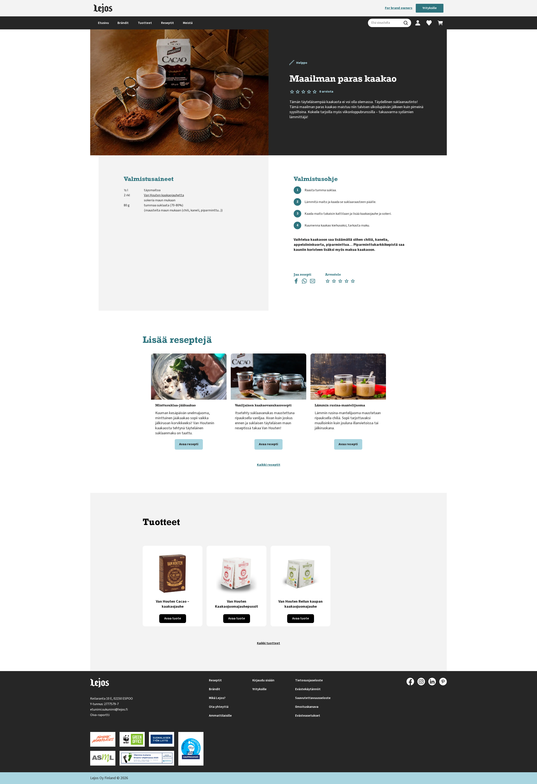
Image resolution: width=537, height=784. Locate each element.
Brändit (123, 23)
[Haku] (406, 23)
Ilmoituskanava (306, 706)
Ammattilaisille (220, 715)
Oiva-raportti (99, 715)
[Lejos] (103, 8)
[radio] (327, 281)
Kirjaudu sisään (263, 680)
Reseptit (167, 23)
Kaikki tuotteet (268, 643)
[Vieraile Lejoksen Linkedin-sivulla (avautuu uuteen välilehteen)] (432, 681)
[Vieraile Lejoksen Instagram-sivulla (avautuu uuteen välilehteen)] (421, 681)
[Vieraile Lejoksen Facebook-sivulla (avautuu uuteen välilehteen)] (410, 681)
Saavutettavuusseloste (313, 698)
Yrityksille (429, 8)
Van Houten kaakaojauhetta (164, 195)
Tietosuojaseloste (309, 680)
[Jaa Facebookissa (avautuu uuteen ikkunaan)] (296, 282)
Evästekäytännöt (308, 689)
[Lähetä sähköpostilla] (312, 282)
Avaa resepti (188, 444)
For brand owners (398, 8)
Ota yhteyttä (218, 706)
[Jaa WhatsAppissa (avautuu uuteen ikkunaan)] (304, 282)
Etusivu (103, 23)
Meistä (188, 23)
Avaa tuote (172, 618)
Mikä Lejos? (217, 698)
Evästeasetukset (307, 715)
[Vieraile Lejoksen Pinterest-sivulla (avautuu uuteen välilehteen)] (443, 681)
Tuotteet (145, 23)
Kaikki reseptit (268, 464)
